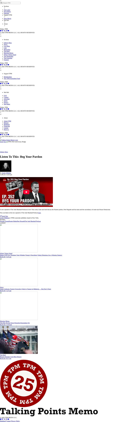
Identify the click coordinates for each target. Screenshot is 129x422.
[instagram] (6, 31)
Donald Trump (4, 221)
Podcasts (6, 13)
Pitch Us (6, 129)
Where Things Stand (10, 55)
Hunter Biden (13, 221)
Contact (6, 97)
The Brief (7, 51)
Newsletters (7, 11)
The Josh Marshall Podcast (33, 221)
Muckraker (7, 49)
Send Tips (3, 142)
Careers (6, 128)
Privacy (6, 102)
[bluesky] (1, 31)
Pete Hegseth (21, 221)
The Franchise (8, 58)
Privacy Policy (15, 421)
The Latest (7, 10)
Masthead (7, 124)
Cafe (5, 48)
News (5, 44)
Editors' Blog (8, 43)
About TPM (7, 121)
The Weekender (8, 56)
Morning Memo (8, 53)
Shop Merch (7, 18)
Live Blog (7, 46)
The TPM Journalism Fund (12, 78)
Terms (5, 101)
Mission (6, 123)
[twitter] (4, 419)
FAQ (5, 95)
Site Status (7, 104)
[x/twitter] (5, 31)
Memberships (8, 77)
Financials (7, 126)
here (39, 213)
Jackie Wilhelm (6, 173)
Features (6, 60)
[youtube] (8, 31)
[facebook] (2, 31)
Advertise (7, 99)
